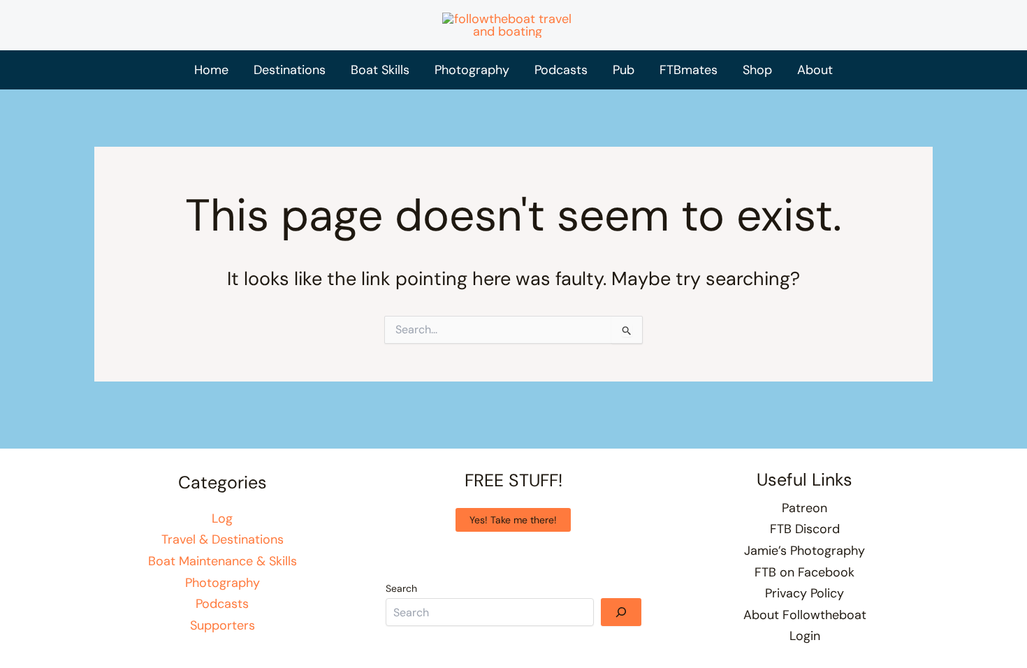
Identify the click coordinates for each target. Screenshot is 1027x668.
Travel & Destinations (222, 539)
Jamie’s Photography (804, 550)
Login (804, 635)
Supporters (222, 625)
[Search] (621, 612)
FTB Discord (805, 529)
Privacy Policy (804, 593)
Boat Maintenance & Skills (222, 561)
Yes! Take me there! (513, 520)
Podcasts (222, 603)
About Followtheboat (804, 615)
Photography (222, 582)
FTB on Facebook (804, 572)
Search (401, 588)
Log (222, 518)
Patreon (804, 508)
